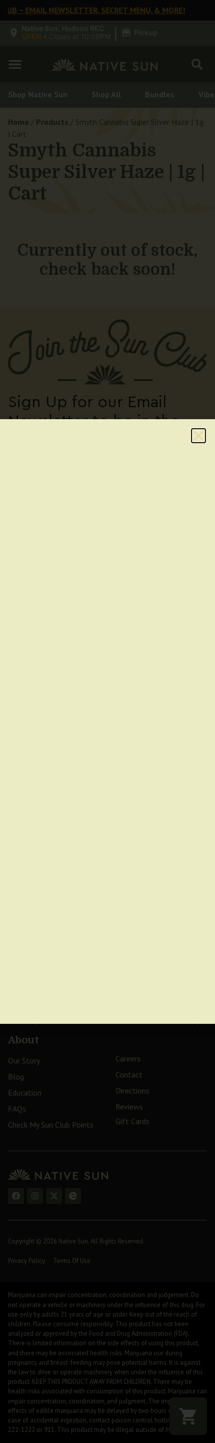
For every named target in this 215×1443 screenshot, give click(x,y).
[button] (198, 435)
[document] (107, 721)
